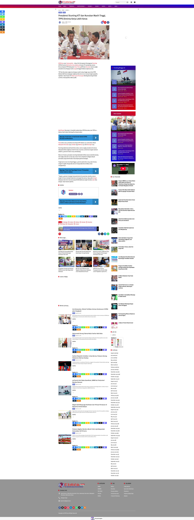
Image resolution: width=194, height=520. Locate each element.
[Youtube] (73, 507)
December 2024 (114, 400)
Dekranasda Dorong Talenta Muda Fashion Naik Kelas (87, 333)
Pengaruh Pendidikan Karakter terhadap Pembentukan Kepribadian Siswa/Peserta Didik (126, 267)
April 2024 (113, 419)
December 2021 (114, 470)
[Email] (81, 194)
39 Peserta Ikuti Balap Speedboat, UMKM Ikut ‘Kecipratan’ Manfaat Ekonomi (125, 145)
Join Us (114, 332)
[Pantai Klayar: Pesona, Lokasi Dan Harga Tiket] (114, 249)
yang (75, 68)
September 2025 (114, 379)
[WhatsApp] (108, 234)
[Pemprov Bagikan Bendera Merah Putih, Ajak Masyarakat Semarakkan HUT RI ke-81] (64, 439)
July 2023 (113, 440)
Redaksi (71, 190)
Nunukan (88, 67)
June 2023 (113, 442)
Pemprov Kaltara (114, 491)
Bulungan (89, 144)
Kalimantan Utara (70, 65)
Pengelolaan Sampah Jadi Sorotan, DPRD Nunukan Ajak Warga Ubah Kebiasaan (66, 270)
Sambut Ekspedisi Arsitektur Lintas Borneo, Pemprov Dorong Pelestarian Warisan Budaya (126, 94)
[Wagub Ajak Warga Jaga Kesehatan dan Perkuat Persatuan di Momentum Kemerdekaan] (64, 415)
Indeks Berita (127, 486)
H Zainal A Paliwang (115, 496)
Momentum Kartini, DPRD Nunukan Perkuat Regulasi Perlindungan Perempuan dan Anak (101, 253)
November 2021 (114, 473)
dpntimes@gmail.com (66, 500)
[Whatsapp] (69, 216)
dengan (95, 178)
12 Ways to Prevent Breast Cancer (125, 322)
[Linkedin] (82, 216)
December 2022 (114, 454)
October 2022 (114, 459)
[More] (61, 219)
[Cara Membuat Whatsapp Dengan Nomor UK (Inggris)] (114, 306)
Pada (59, 142)
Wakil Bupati (61, 130)
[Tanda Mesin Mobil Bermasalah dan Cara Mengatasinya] (114, 230)
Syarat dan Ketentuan (129, 488)
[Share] (108, 22)
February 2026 (114, 367)
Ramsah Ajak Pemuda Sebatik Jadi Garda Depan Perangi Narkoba (83, 252)
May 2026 (113, 360)
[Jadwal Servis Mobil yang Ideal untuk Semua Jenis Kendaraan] (114, 221)
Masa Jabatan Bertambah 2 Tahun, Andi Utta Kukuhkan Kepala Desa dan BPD (126, 210)
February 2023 (114, 449)
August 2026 (113, 353)
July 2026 (113, 355)
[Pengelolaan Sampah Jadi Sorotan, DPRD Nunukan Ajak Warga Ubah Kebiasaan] (66, 262)
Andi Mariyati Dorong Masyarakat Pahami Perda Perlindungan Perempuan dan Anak (65, 253)
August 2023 (113, 437)
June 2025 (113, 386)
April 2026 (113, 362)
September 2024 (114, 407)
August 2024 (113, 409)
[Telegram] (105, 234)
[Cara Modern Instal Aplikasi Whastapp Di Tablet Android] (114, 297)
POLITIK (99, 493)
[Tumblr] (95, 216)
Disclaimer (126, 491)
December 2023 (114, 428)
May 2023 (113, 445)
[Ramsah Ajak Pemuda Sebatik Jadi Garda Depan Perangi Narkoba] (84, 245)
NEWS (74, 313)
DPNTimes (61, 63)
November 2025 (114, 374)
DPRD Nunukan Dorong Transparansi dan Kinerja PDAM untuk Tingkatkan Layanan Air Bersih (100, 270)
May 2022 (113, 463)
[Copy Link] (74, 216)
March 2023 (113, 447)
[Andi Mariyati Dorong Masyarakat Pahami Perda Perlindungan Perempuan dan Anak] (66, 245)
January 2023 (114, 452)
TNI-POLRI (100, 491)
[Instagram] (68, 507)
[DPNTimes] (66, 2)
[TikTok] (79, 507)
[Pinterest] (65, 507)
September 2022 (114, 461)
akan (93, 180)
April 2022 (113, 466)
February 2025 (114, 395)
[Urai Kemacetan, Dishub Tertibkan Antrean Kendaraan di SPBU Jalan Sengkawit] (64, 319)
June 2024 (113, 414)
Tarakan (74, 144)
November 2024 (114, 402)
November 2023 (114, 430)
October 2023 (114, 433)
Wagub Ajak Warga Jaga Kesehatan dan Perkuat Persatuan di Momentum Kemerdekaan (126, 105)
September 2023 (114, 435)
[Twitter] (65, 216)
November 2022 (114, 456)
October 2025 (114, 376)
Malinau (80, 144)
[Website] (79, 194)
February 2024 (114, 423)
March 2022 (113, 468)
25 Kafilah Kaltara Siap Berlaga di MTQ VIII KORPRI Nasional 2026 (126, 99)
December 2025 (114, 372)
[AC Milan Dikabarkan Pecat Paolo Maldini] (114, 278)
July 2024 (113, 412)
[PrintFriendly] (78, 216)
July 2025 (113, 383)
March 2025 (113, 393)
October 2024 (114, 404)
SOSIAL (64, 12)
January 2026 (114, 369)
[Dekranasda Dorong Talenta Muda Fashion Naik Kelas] (64, 342)
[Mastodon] (91, 216)
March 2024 (113, 421)
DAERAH (60, 12)
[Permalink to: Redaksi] (60, 22)
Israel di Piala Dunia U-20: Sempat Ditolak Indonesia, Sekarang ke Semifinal (125, 286)
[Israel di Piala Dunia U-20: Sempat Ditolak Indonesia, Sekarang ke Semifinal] (114, 287)
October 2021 (114, 475)
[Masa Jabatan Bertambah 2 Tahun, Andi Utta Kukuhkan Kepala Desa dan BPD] (114, 211)
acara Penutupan (79, 75)
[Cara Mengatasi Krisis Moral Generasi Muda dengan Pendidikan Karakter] (114, 259)
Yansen (77, 224)
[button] (127, 2)
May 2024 (113, 416)
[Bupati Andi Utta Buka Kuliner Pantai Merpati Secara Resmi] (114, 202)
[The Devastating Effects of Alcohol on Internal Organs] (114, 316)
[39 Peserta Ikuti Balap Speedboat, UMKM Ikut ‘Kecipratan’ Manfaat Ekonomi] (64, 390)
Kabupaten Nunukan (63, 144)
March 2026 (113, 364)
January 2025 (114, 397)
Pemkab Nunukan (115, 493)
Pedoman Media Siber (129, 493)
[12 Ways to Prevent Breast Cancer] (114, 325)
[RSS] (85, 507)
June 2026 (113, 357)
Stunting (94, 63)
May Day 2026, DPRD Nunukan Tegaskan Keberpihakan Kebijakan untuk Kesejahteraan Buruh (83, 270)
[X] (86, 216)
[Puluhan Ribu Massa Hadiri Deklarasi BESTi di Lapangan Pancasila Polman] (114, 192)
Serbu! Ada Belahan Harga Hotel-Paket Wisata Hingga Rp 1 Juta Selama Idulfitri (125, 239)
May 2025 (113, 388)
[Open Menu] (135, 2)
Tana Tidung (78, 67)
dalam (73, 75)
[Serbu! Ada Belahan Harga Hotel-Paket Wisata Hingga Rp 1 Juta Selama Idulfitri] (114, 240)
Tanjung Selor (69, 63)
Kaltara (77, 65)
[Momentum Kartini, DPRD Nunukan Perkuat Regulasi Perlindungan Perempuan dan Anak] (101, 245)
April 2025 (113, 390)
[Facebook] (61, 216)
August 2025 (113, 381)
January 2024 (114, 426)
